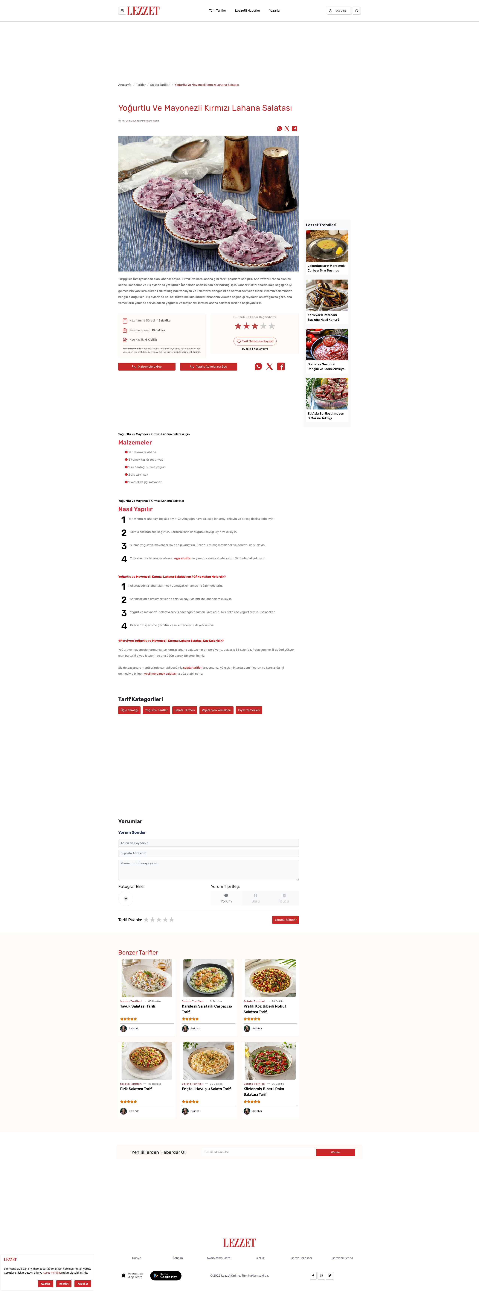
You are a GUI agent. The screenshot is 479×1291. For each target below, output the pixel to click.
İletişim (178, 1258)
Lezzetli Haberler (247, 10)
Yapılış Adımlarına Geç (211, 366)
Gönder (335, 1152)
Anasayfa (125, 85)
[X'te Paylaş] (287, 128)
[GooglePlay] (165, 1275)
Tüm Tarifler (217, 10)
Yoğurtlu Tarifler (156, 710)
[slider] (255, 326)
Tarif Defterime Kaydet (257, 341)
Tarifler (141, 85)
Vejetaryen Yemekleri (216, 710)
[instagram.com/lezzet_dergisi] (321, 1276)
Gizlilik (260, 1258)
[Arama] (357, 11)
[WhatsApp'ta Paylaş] (280, 128)
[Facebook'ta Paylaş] (295, 128)
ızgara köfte (182, 558)
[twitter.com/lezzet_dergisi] (330, 1276)
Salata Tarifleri (160, 85)
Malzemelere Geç (149, 366)
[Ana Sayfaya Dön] (239, 1242)
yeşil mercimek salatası (160, 673)
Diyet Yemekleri (249, 710)
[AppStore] (134, 1275)
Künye (136, 1258)
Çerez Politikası (301, 1258)
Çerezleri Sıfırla (342, 1258)
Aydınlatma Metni (219, 1258)
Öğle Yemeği (129, 710)
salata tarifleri (192, 667)
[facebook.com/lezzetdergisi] (313, 1276)
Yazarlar (274, 10)
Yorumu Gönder (286, 920)
